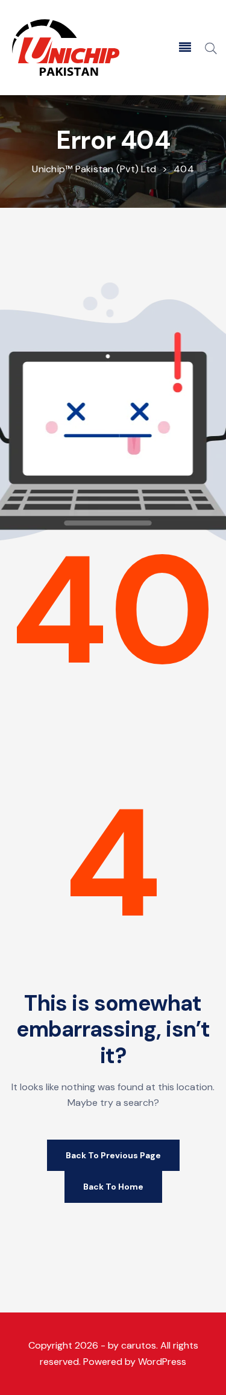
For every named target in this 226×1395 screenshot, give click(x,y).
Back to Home (113, 1186)
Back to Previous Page (113, 1155)
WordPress (162, 1361)
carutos (138, 1345)
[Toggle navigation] (185, 48)
